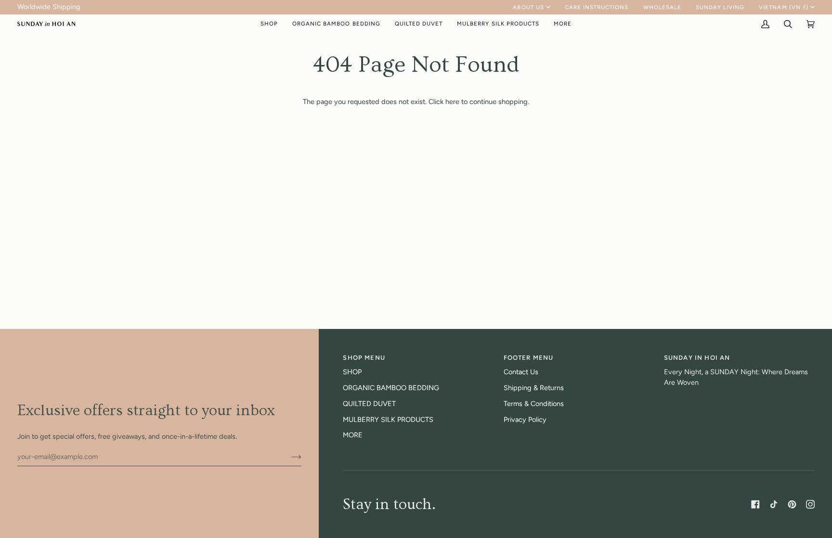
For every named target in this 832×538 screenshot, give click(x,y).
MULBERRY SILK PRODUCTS (388, 419)
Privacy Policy (525, 419)
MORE (353, 435)
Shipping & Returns (534, 387)
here (452, 101)
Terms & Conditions (534, 403)
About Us (528, 7)
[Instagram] (810, 504)
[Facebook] (755, 504)
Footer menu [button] (529, 357)
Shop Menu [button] (364, 357)
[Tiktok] (773, 504)
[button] (269, 24)
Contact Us (521, 371)
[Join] (288, 456)
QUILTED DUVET (369, 403)
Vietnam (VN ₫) (783, 7)
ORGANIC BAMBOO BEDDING (391, 387)
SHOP (352, 371)
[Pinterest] (792, 504)
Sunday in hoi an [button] (697, 357)
